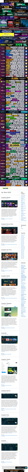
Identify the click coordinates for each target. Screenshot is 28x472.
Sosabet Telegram (6, 303)
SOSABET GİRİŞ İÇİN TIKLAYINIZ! (14, 28)
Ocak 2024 (22, 254)
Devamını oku (11, 216)
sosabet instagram (22, 291)
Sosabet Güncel (5, 390)
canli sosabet (23, 268)
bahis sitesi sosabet (23, 266)
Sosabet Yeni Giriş (6, 249)
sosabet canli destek (23, 283)
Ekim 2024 (22, 244)
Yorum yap (3, 219)
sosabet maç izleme (23, 295)
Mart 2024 (22, 252)
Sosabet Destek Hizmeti (5, 385)
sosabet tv (22, 306)
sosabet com (22, 285)
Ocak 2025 (22, 240)
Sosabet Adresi (5, 276)
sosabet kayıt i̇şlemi (22, 293)
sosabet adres (23, 276)
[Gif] (14, 78)
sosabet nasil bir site (23, 298)
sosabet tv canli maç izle (23, 308)
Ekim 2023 (22, 258)
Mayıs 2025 (22, 238)
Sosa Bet (3, 333)
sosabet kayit (22, 292)
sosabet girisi (23, 286)
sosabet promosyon (23, 301)
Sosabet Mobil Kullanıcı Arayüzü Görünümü (12, 244)
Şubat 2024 (22, 253)
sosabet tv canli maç (23, 307)
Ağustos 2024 (23, 246)
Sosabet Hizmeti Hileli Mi (5, 270)
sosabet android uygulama (23, 278)
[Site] (14, 48)
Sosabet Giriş (5, 415)
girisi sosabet (22, 271)
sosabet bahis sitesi (23, 281)
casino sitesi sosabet (23, 269)
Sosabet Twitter (5, 359)
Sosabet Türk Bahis (23, 220)
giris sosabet (23, 272)
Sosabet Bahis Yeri (23, 217)
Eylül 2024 (22, 245)
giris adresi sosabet (22, 270)
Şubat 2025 (22, 239)
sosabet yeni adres (23, 312)
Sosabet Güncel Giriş (7, 224)
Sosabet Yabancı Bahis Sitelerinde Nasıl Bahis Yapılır (11, 435)
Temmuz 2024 (23, 247)
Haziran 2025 (23, 237)
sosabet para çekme (22, 300)
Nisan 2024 (22, 251)
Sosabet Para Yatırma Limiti (5, 218)
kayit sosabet (23, 274)
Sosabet (3, 243)
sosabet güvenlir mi (23, 290)
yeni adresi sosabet (23, 316)
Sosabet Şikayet (5, 197)
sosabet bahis (23, 279)
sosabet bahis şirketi (23, 282)
